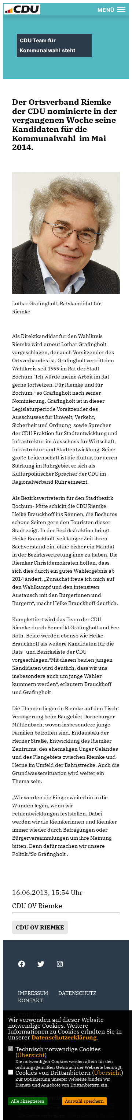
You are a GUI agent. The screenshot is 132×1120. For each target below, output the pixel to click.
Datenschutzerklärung (64, 1037)
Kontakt (30, 1000)
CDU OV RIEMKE (40, 927)
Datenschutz (77, 993)
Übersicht (31, 1055)
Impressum (33, 993)
